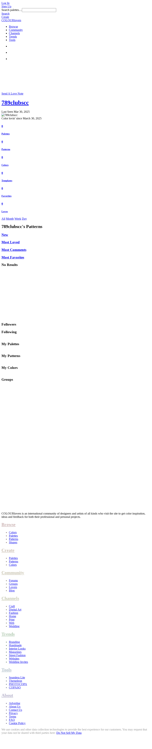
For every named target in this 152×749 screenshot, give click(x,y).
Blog (12, 590)
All (3, 218)
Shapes (13, 542)
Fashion (13, 612)
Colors (5, 165)
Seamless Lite (17, 677)
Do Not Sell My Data (69, 732)
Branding (14, 642)
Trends (13, 36)
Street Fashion (17, 655)
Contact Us (15, 709)
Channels (14, 33)
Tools (12, 39)
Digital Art (15, 609)
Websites (14, 658)
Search (5, 13)
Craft (12, 606)
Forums (13, 580)
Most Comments (13, 250)
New (4, 235)
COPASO (15, 687)
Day (24, 218)
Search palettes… (11, 9)
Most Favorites (12, 257)
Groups (13, 583)
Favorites (6, 196)
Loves (4, 211)
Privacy (13, 713)
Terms (12, 716)
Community (16, 29)
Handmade (15, 645)
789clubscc (15, 102)
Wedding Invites (18, 661)
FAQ (12, 719)
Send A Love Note (12, 93)
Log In (5, 3)
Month (10, 218)
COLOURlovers (11, 20)
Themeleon (15, 680)
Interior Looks (17, 648)
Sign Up (6, 6)
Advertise (14, 703)
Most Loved (10, 242)
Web (11, 622)
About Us (14, 706)
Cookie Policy (17, 723)
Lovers (13, 587)
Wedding (14, 626)
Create (5, 17)
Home (12, 616)
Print (11, 619)
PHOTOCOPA (18, 684)
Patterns (5, 149)
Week (17, 218)
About (7, 695)
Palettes (5, 133)
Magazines (15, 652)
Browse (13, 26)
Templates (6, 180)
